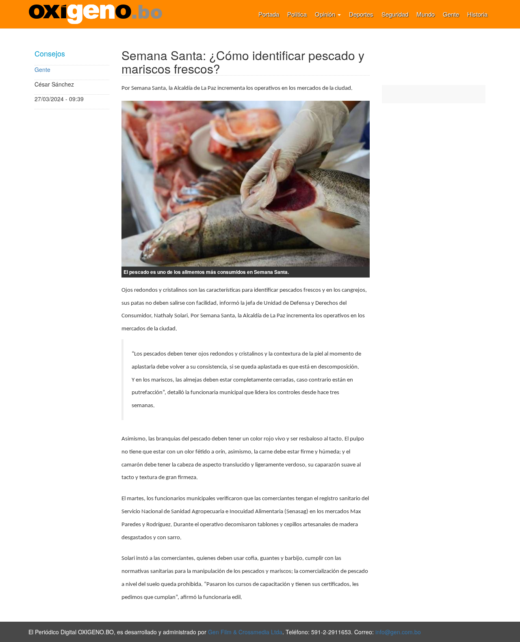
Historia (477, 14)
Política (297, 14)
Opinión (326, 14)
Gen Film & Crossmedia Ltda (245, 632)
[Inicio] (98, 14)
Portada (268, 14)
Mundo (425, 14)
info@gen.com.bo (398, 632)
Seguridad (394, 14)
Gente (451, 14)
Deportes (361, 14)
